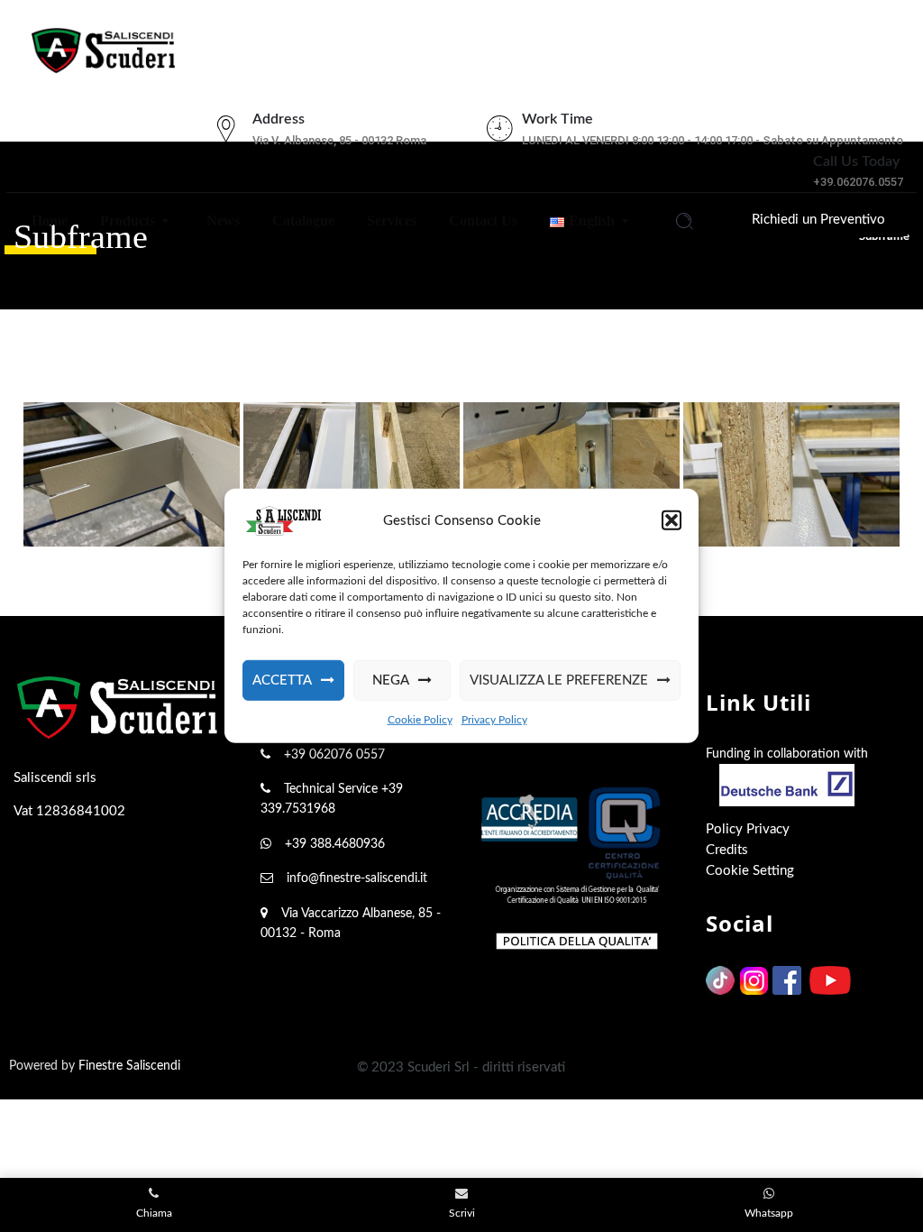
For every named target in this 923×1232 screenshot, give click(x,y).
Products (125, 220)
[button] (672, 520)
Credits (727, 850)
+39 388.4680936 (335, 844)
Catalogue (301, 220)
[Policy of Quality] (577, 940)
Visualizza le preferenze (559, 680)
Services (389, 220)
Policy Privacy (748, 829)
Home (48, 220)
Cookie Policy (420, 719)
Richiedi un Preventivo (818, 219)
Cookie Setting (750, 871)
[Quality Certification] (577, 845)
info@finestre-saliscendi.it (357, 878)
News (221, 220)
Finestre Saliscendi (129, 1066)
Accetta (282, 680)
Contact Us (481, 220)
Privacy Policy (494, 719)
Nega (390, 680)
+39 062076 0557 (334, 755)
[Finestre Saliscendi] (103, 46)
